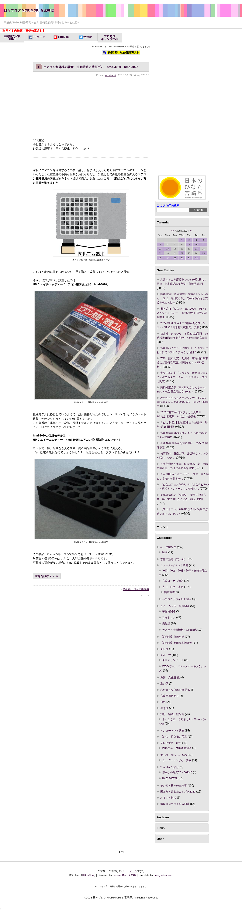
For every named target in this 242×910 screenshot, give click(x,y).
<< (172, 230)
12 (160, 249)
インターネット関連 (172, 730)
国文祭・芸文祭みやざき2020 (177, 791)
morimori (110, 75)
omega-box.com (163, 875)
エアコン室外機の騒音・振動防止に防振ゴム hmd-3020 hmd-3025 (87, 67)
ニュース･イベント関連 (174, 565)
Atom (91, 875)
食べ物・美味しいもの (173, 754)
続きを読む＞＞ (45, 576)
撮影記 (166, 623)
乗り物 (164, 648)
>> (190, 230)
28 (175, 257)
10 (196, 244)
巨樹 (165, 552)
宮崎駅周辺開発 (169, 695)
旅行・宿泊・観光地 (172, 714)
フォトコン (168, 617)
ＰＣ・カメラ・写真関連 (174, 606)
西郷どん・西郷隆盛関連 (176, 747)
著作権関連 (168, 611)
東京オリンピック (172, 660)
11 (203, 244)
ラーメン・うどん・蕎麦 (176, 760)
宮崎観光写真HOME (12, 38)
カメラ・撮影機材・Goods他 (179, 629)
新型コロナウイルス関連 (176, 599)
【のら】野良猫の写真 (173, 736)
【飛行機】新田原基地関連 (176, 642)
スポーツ (165, 655)
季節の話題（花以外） (173, 559)
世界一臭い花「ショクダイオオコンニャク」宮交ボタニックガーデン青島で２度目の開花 (182, 377)
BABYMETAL (170, 778)
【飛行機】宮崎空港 (172, 636)
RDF (85, 875)
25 (203, 253)
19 (160, 253)
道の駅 (164, 683)
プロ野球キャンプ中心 (109, 38)
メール (133, 871)
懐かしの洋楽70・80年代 (177, 772)
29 (182, 257)
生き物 (164, 708)
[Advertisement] (91, 107)
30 (189, 257)
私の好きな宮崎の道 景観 (175, 689)
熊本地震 (169, 592)
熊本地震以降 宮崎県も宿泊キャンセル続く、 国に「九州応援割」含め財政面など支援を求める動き (183, 298)
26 (160, 257)
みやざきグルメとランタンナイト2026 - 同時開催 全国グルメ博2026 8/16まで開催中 (183, 402)
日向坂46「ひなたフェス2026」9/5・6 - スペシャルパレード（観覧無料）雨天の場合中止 (182, 313)
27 (167, 257)
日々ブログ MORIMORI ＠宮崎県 (29, 10)
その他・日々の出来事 (136, 589)
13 (167, 249)
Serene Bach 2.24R (124, 875)
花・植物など (168, 546)
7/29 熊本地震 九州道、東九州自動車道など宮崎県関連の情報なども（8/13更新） (182, 362)
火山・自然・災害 (172, 586)
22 (182, 253)
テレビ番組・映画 (171, 742)
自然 (163, 701)
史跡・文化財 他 (170, 677)
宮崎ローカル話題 (172, 580)
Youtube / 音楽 (169, 767)
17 (196, 249)
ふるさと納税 (168, 797)
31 (196, 257)
